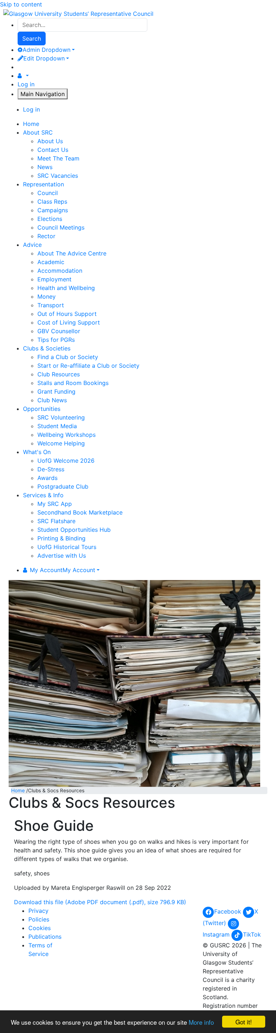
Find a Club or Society (67, 357)
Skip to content (21, 4)
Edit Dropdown (44, 58)
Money (46, 296)
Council (47, 192)
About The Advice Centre (71, 253)
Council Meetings (60, 227)
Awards (47, 477)
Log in (26, 84)
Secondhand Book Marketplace (80, 512)
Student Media (57, 426)
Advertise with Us (61, 555)
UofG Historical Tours (66, 547)
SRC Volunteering (61, 417)
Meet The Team (58, 158)
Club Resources (58, 374)
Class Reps (52, 201)
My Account (62, 570)
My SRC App (54, 503)
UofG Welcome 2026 (66, 460)
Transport (50, 305)
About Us (50, 141)
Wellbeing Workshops (66, 434)
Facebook (228, 911)
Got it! (243, 1021)
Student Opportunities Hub (74, 529)
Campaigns (52, 210)
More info (201, 1022)
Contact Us (52, 149)
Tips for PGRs (56, 339)
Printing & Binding (61, 538)
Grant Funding (56, 391)
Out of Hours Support (67, 313)
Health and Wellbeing (66, 287)
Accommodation (59, 270)
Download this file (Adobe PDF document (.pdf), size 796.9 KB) (100, 902)
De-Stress (50, 469)
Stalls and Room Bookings (73, 382)
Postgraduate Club (62, 486)
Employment (54, 279)
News (44, 167)
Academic (50, 262)
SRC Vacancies (57, 175)
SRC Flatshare (56, 521)
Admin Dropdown (46, 49)
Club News (52, 400)
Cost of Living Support (68, 322)
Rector (46, 236)
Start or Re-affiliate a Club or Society (88, 365)
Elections (49, 218)
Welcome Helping (61, 443)
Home (18, 790)
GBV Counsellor (58, 331)
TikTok (252, 934)
